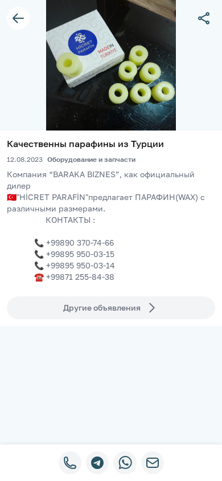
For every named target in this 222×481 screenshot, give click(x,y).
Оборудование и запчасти (91, 159)
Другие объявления (102, 307)
